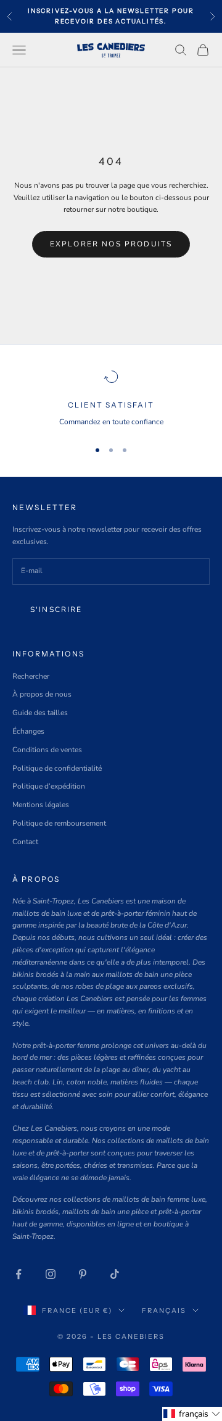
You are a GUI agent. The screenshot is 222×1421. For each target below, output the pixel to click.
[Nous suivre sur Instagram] (50, 1274)
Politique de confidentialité (57, 768)
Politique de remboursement (59, 823)
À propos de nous (42, 694)
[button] (192, 1414)
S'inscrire (56, 609)
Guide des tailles (40, 713)
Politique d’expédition (48, 786)
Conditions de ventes (47, 750)
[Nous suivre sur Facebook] (18, 1274)
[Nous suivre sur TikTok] (115, 1274)
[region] (111, 399)
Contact (25, 842)
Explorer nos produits (111, 244)
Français (164, 1310)
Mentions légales (40, 805)
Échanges (28, 731)
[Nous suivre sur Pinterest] (82, 1274)
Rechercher (30, 676)
